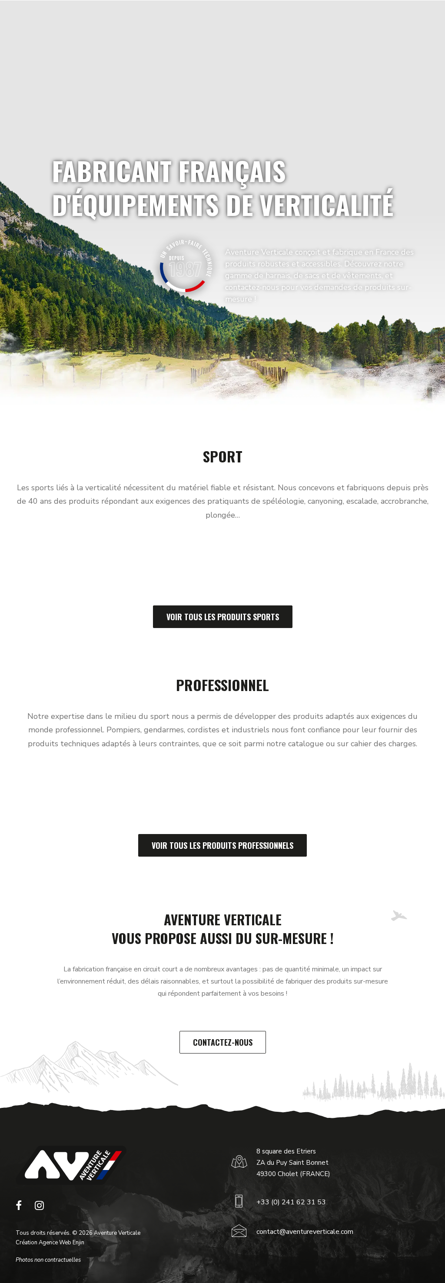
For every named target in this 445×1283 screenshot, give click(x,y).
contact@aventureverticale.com (304, 1231)
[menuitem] (119, 16)
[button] (19, 1208)
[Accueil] (71, 1165)
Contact (342, 16)
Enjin (78, 1242)
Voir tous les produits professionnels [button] (222, 845)
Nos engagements (250, 16)
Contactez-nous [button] (222, 1042)
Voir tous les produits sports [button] (222, 616)
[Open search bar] (410, 16)
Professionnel (153, 16)
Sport (116, 16)
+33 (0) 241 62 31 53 (291, 1202)
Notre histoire (202, 16)
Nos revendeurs (300, 16)
